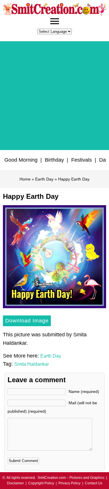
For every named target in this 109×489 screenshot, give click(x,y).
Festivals (81, 160)
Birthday (54, 160)
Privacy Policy (69, 483)
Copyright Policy (41, 483)
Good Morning (20, 160)
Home (25, 179)
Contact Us (93, 483)
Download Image (27, 321)
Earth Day (44, 179)
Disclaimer (15, 483)
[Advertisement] (54, 95)
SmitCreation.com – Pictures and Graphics (70, 478)
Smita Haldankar (31, 364)
